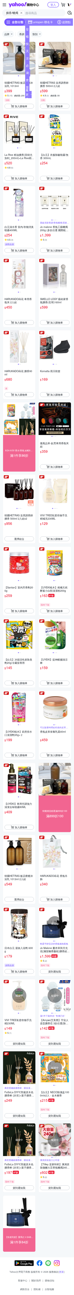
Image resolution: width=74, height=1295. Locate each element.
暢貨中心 (27, 37)
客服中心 (22, 1280)
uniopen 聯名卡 (43, 22)
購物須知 (49, 1280)
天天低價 (27, 52)
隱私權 (37, 1289)
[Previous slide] (5, 58)
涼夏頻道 (27, 59)
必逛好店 (27, 66)
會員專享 (27, 81)
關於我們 (36, 1280)
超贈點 (66, 22)
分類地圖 (49, 1289)
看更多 (27, 94)
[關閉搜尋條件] (21, 12)
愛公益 (27, 88)
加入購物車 (21, 106)
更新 (61, 1271)
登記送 (27, 30)
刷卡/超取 (27, 73)
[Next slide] (33, 58)
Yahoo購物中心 (24, 4)
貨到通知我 (54, 971)
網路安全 (24, 1289)
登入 (53, 5)
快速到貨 (27, 44)
